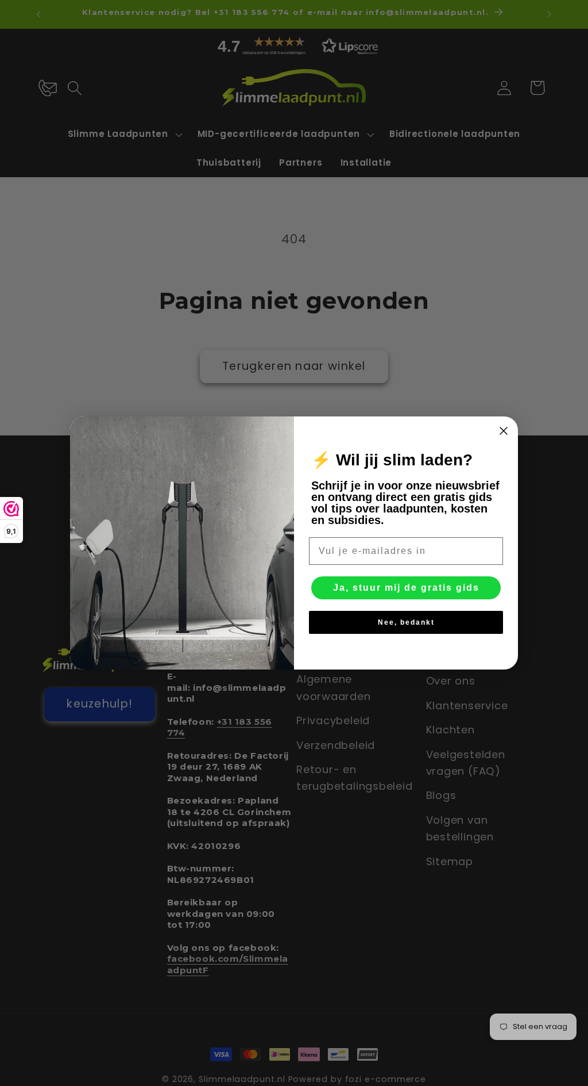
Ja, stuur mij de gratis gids (406, 587)
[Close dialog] (503, 430)
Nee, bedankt (406, 622)
